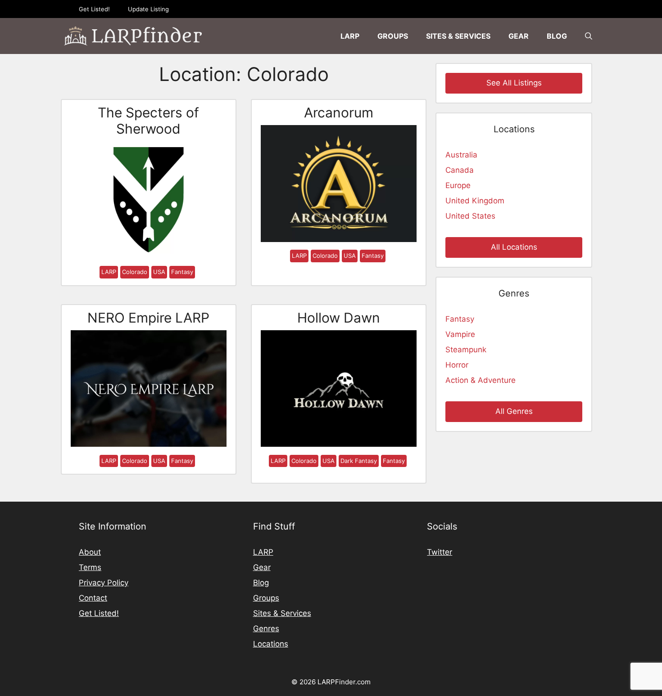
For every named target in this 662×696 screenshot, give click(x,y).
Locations (270, 643)
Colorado (134, 271)
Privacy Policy (103, 582)
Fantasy (182, 271)
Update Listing (148, 9)
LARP (349, 35)
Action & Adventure (480, 380)
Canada (459, 170)
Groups (392, 35)
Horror (456, 364)
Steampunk (465, 349)
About (90, 552)
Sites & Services (458, 35)
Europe (458, 185)
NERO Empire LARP (148, 318)
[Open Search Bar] (588, 35)
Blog (557, 35)
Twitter (439, 552)
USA (159, 271)
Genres (266, 628)
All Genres (514, 411)
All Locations (514, 246)
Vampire (460, 334)
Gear (518, 35)
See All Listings (514, 82)
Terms (90, 567)
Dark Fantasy (358, 460)
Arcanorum (338, 112)
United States (470, 215)
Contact (93, 597)
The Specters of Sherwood (148, 120)
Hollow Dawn (338, 318)
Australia (461, 154)
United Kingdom (474, 200)
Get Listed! (94, 9)
